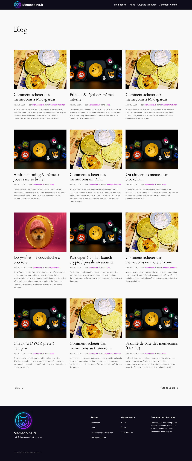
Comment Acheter (57, 105)
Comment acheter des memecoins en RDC (88, 177)
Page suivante (169, 388)
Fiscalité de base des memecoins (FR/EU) (152, 346)
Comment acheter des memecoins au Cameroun (91, 346)
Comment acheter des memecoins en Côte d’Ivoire (149, 260)
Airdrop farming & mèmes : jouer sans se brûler (36, 177)
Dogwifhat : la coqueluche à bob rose (37, 260)
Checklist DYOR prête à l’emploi (34, 346)
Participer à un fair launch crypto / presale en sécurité (92, 260)
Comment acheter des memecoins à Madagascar (34, 97)
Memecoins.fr (32, 5)
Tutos (107, 105)
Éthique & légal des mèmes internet (92, 97)
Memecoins (54, 267)
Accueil (124, 422)
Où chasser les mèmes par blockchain (147, 177)
